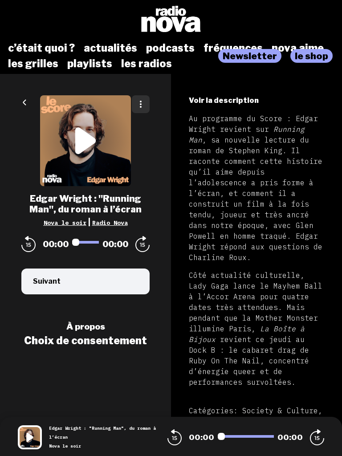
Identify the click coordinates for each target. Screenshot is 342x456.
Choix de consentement (85, 340)
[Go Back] (24, 102)
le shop (311, 55)
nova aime (298, 48)
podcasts (170, 48)
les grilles (33, 63)
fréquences (233, 48)
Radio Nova (110, 223)
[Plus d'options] (141, 104)
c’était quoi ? (41, 48)
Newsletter (250, 55)
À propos (85, 326)
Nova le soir (65, 223)
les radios (146, 63)
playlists (89, 63)
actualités (110, 48)
